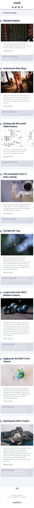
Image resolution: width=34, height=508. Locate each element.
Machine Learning (7, 59)
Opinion (15, 114)
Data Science (21, 56)
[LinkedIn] (19, 7)
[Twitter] (16, 7)
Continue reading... (8, 51)
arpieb (17, 2)
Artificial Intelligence (23, 112)
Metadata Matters (11, 20)
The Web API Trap (11, 231)
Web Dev (5, 283)
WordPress (16, 497)
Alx (25, 497)
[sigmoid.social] (13, 7)
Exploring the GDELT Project (16, 421)
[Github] (22, 7)
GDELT (12, 347)
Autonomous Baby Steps (14, 68)
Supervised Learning (8, 349)
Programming (24, 280)
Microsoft (15, 164)
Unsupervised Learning (20, 349)
